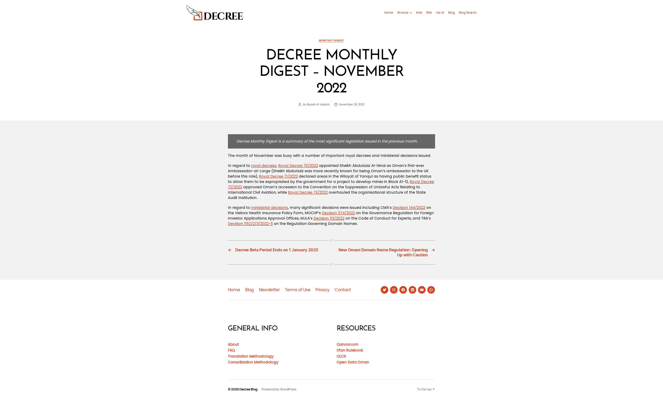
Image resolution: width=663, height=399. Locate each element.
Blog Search (468, 13)
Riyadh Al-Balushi (318, 104)
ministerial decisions (269, 207)
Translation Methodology (251, 356)
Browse (402, 13)
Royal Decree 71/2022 (278, 176)
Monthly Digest (331, 40)
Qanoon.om (347, 344)
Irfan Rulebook (350, 350)
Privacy (322, 290)
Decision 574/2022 (338, 212)
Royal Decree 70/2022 (298, 165)
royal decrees (263, 165)
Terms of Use (297, 290)
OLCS (341, 356)
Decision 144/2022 (409, 207)
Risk (429, 13)
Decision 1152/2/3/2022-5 (250, 223)
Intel (419, 13)
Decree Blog (248, 389)
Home (388, 13)
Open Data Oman (353, 362)
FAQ (231, 350)
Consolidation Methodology (253, 362)
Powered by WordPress (279, 389)
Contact (343, 290)
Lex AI (440, 13)
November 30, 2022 (351, 104)
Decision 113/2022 (329, 218)
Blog (451, 13)
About (233, 344)
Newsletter (269, 290)
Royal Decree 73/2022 (308, 192)
